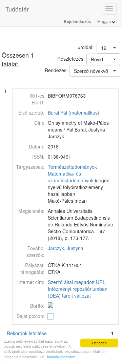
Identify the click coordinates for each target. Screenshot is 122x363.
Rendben (99, 342)
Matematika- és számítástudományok (71, 177)
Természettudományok (72, 166)
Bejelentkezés (77, 21)
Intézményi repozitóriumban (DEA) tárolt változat (77, 292)
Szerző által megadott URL (76, 282)
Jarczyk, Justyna (65, 248)
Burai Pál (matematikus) (73, 112)
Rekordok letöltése (27, 333)
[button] (108, 48)
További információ (61, 356)
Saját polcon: (30, 315)
